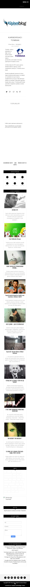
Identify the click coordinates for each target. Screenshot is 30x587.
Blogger (19, 472)
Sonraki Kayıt (9, 163)
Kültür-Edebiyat (7, 481)
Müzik (21, 481)
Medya (13, 481)
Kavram (14, 479)
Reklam (21, 484)
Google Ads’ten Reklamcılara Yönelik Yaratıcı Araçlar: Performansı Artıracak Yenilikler (15, 562)
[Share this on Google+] (9, 92)
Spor (13, 489)
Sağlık (5, 486)
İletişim (14, 477)
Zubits (17, 491)
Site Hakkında (14, 486)
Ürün (5, 491)
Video (9, 491)
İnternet (6, 479)
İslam (10, 479)
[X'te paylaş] (6, 92)
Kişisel (18, 479)
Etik (18, 474)
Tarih (16, 489)
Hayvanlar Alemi (7, 477)
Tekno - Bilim (21, 489)
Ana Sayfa (15, 164)
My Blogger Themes (21, 585)
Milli (17, 481)
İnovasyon (19, 477)
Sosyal (19, 486)
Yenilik (13, 491)
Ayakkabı (14, 472)
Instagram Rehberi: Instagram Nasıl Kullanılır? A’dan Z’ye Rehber (15, 547)
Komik (22, 479)
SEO (9, 486)
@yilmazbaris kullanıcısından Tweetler (15, 510)
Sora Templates (12, 585)
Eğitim (14, 474)
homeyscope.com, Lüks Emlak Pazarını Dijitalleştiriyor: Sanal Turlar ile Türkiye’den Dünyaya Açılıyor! (15, 553)
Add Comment (15, 46)
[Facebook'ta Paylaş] (19, 92)
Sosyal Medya (7, 489)
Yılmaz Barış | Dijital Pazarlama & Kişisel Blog (18, 583)
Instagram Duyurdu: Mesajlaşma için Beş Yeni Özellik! (15, 557)
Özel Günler (11, 484)
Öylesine (6, 484)
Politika (17, 484)
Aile (5, 472)
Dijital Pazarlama (8, 474)
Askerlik (9, 472)
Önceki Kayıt (21, 163)
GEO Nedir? (15, 550)
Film (21, 474)
